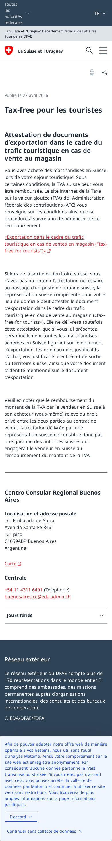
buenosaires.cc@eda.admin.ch (38, 596)
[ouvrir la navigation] (103, 50)
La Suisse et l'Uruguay (40, 51)
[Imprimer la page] (92, 72)
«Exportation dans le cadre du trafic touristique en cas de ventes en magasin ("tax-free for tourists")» (56, 244)
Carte (10, 563)
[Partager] (104, 72)
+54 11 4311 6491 (24, 590)
